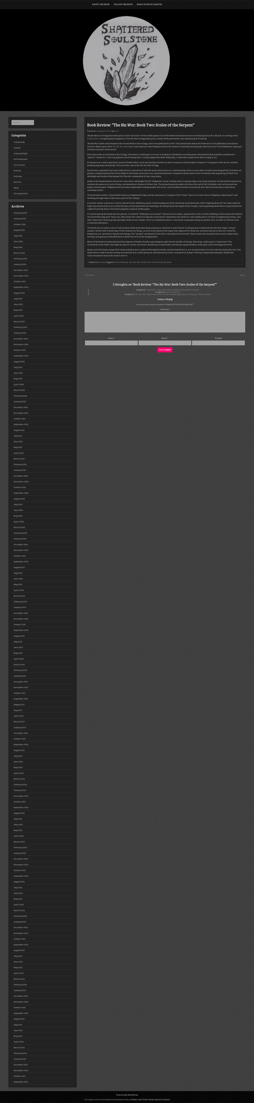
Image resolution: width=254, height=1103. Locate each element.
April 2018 (19, 658)
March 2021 (19, 458)
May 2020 (18, 515)
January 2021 (20, 470)
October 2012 (20, 1007)
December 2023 (21, 270)
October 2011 (19, 1076)
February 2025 (20, 212)
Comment (165, 309)
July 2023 (18, 298)
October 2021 (20, 418)
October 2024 (20, 224)
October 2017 (20, 693)
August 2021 (19, 430)
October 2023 (20, 281)
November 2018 (21, 618)
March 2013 (19, 979)
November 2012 (21, 1001)
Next (242, 275)
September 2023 (21, 287)
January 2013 (20, 990)
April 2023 (19, 315)
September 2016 (21, 744)
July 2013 (18, 956)
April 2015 (19, 836)
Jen (115, 131)
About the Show (101, 4)
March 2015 (19, 841)
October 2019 (20, 555)
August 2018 (19, 636)
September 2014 (21, 876)
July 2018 (18, 641)
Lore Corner (19, 165)
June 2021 (18, 441)
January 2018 (20, 675)
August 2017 (19, 704)
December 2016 (21, 733)
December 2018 (21, 613)
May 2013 (18, 967)
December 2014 (21, 858)
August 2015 (19, 813)
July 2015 (18, 819)
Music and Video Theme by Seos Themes (151, 1099)
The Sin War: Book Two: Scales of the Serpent (150, 262)
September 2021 (21, 424)
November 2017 (21, 687)
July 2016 (18, 756)
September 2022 (21, 355)
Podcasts (18, 176)
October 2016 (20, 738)
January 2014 (20, 921)
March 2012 (19, 1047)
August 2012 (19, 1018)
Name (111, 338)
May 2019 (18, 584)
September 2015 (21, 807)
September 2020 (21, 493)
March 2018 (19, 664)
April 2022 (19, 384)
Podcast (17, 170)
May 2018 (18, 653)
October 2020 (20, 487)
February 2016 (20, 784)
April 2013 (19, 973)
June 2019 (18, 578)
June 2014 (18, 893)
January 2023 (20, 332)
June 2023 (18, 304)
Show (16, 187)
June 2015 (18, 824)
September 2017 (21, 698)
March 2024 (19, 253)
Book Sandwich (172, 292)
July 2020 (18, 504)
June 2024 (18, 241)
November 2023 (21, 275)
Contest (17, 147)
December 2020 (21, 476)
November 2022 (21, 344)
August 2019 (19, 567)
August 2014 (19, 881)
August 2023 (19, 293)
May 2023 (18, 310)
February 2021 (20, 464)
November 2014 (21, 864)
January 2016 (20, 790)
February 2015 (20, 847)
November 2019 (21, 550)
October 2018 (20, 624)
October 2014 (20, 870)
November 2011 (21, 1070)
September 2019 (21, 561)
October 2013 (20, 939)
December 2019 (21, 544)
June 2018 (18, 647)
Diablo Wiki (93, 138)
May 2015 (18, 830)
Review (101, 262)
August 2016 (19, 750)
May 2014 (18, 898)
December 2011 (21, 1064)
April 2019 (19, 590)
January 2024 (20, 264)
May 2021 (18, 447)
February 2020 (20, 533)
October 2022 (20, 350)
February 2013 (20, 984)
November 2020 (21, 481)
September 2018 (21, 630)
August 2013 (19, 950)
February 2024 (20, 258)
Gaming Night (20, 153)
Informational (21, 159)
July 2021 (18, 435)
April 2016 (19, 773)
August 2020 (19, 498)
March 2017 (19, 721)
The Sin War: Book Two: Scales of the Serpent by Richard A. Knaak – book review (172, 294)
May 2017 (18, 710)
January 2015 (20, 853)
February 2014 (20, 916)
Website (218, 338)
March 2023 (19, 321)
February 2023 (20, 327)
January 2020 (20, 538)
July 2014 (18, 887)
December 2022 (21, 338)
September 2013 (21, 944)
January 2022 (20, 401)
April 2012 (19, 1041)
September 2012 (21, 1013)
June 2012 (18, 1030)
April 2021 (19, 453)
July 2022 (18, 367)
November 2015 (21, 796)
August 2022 (19, 361)
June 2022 (18, 373)
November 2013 (21, 933)
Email (164, 338)
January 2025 (20, 218)
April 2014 (19, 904)
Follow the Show (123, 4)
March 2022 (19, 390)
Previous (89, 275)
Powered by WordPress (127, 1094)
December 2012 (21, 996)
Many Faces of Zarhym (149, 4)
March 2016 (19, 778)
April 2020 (19, 521)
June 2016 (18, 761)
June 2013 (18, 961)
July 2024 (18, 235)
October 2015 (20, 801)
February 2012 (20, 1053)
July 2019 (18, 573)
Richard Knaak (120, 262)
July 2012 (18, 1024)
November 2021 (21, 413)
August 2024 (19, 230)
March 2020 (19, 527)
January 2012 (20, 1059)
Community (19, 142)
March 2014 (19, 910)
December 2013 (21, 927)
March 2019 (19, 596)
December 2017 (21, 681)
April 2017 (19, 716)
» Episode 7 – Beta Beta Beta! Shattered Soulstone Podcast (172, 289)
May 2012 (18, 1036)
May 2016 (18, 767)
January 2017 (20, 727)
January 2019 (20, 607)
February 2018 (20, 670)
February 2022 (20, 395)
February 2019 (20, 601)
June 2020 (18, 510)
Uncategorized (21, 193)
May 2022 (18, 378)
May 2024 (18, 247)
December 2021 (21, 407)
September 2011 (21, 1081)
